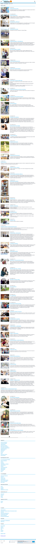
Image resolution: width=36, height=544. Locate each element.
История (2, 487)
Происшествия (3, 455)
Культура (2, 470)
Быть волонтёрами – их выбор (15, 49)
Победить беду (12, 198)
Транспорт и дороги (4, 454)
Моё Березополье (4, 484)
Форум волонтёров (13, 212)
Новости (2, 440)
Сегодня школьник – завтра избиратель (17, 340)
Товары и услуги (4, 499)
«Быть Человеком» (13, 286)
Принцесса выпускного (14, 141)
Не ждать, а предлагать (14, 205)
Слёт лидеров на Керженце (14, 397)
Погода (2, 452)
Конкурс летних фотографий (15, 125)
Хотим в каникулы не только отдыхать (16, 430)
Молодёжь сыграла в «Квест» (15, 279)
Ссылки (2, 542)
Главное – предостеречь (14, 333)
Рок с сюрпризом (13, 295)
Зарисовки (2, 493)
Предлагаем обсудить (4, 475)
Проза (2, 486)
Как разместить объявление (5, 520)
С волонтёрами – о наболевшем (15, 326)
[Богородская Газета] (7, 1)
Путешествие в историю (14, 8)
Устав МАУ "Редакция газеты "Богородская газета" (9, 510)
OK (33, 541)
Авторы (2, 531)
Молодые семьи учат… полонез (15, 268)
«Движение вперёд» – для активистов (16, 41)
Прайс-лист (2, 521)
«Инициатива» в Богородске (15, 155)
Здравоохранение (4, 448)
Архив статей (3, 533)
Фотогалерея (3, 525)
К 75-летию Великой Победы (5, 459)
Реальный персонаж (4, 481)
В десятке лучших (13, 364)
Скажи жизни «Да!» (13, 349)
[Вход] (34, 1)
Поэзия (2, 497)
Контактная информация (5, 516)
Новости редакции (4, 460)
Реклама (2, 518)
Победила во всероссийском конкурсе (16, 96)
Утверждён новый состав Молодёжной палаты (9, 226)
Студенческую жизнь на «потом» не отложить (18, 89)
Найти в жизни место (13, 15)
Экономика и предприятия (5, 447)
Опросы (2, 526)
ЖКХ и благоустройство (4, 446)
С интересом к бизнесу (14, 243)
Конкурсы (2, 462)
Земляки (2, 466)
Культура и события (4, 445)
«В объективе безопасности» (15, 61)
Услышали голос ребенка (14, 117)
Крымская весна (3, 161)
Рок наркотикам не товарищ (15, 318)
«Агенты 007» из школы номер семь (16, 80)
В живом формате (13, 371)
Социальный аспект (4, 467)
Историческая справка (4, 514)
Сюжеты (2, 530)
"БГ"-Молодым (6, 3)
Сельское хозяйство (4, 442)
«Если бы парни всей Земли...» (15, 356)
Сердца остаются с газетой (14, 167)
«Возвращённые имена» (14, 181)
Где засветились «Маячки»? (14, 21)
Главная (2, 3)
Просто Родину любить (4, 480)
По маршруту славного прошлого (16, 311)
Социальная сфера (4, 443)
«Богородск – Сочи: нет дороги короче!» (17, 260)
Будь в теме (2, 482)
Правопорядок (3, 444)
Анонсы (2, 461)
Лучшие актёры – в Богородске (15, 232)
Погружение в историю (14, 29)
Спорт (2, 453)
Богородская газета (5, 457)
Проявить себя (12, 220)
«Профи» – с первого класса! (15, 379)
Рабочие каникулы (13, 103)
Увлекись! (2, 476)
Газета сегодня (3, 509)
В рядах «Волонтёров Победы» (15, 68)
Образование (3, 469)
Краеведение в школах (4, 489)
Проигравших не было (14, 251)
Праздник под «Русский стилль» (15, 423)
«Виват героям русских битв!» (15, 410)
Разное (2, 501)
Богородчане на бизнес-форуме (15, 303)
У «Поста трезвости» (13, 135)
